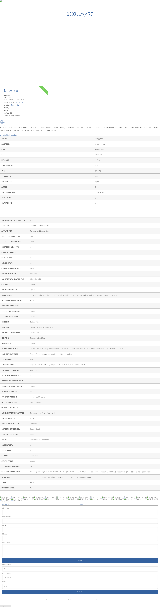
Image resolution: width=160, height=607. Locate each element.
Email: (4, 525)
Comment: (6, 542)
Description (4, 120)
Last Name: (6, 517)
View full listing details (8, 135)
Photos (2, 124)
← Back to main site (5, 606)
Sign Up (83, 505)
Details (2, 122)
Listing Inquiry (7, 505)
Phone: (5, 534)
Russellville (15, 105)
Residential (19, 102)
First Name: (6, 508)
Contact (3, 125)
